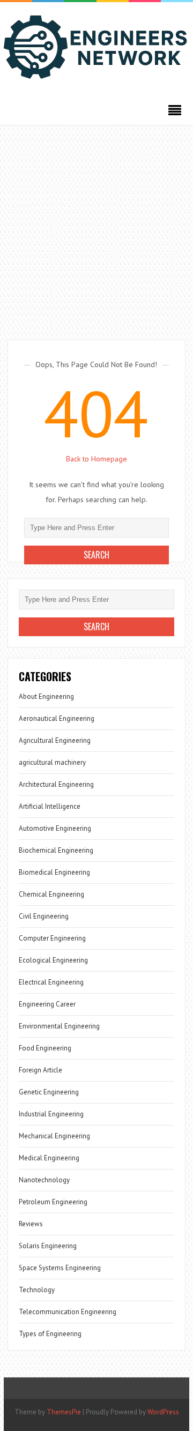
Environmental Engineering (59, 1026)
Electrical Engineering (51, 982)
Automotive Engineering (55, 828)
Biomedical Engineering (54, 872)
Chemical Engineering (51, 894)
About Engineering (46, 696)
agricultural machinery (52, 762)
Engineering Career (47, 1004)
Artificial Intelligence (49, 806)
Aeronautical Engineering (56, 718)
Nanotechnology (44, 1179)
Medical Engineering (49, 1157)
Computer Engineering (52, 938)
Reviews (31, 1223)
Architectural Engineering (56, 784)
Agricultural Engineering (55, 740)
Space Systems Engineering (60, 1267)
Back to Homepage (96, 459)
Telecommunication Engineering (67, 1311)
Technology (37, 1289)
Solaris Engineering (48, 1245)
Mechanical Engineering (54, 1136)
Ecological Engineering (53, 960)
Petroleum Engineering (53, 1201)
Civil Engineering (44, 916)
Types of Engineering (50, 1333)
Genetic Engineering (49, 1092)
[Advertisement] (96, 227)
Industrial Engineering (51, 1114)
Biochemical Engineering (56, 850)
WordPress (163, 1412)
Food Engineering (45, 1048)
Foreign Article (40, 1070)
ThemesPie (64, 1412)
